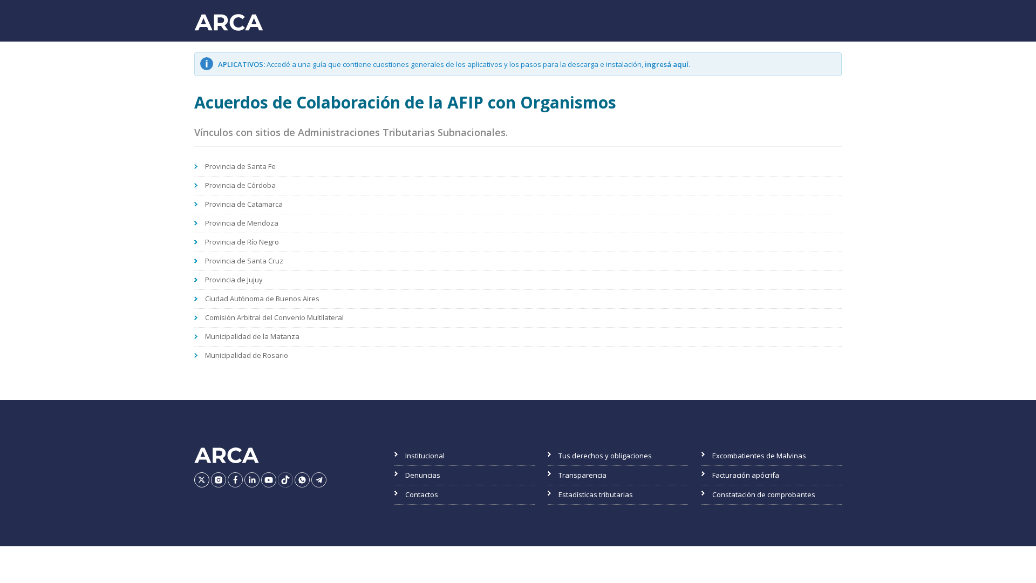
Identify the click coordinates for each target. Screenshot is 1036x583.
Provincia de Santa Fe (240, 166)
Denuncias (422, 475)
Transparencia (582, 475)
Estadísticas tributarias (595, 494)
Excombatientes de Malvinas (759, 455)
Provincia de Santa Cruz (244, 261)
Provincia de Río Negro (242, 242)
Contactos (421, 494)
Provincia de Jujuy (234, 279)
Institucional (425, 455)
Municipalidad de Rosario (246, 355)
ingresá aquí (667, 64)
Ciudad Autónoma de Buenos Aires (262, 298)
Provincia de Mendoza (241, 223)
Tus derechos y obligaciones (605, 455)
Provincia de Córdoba (240, 185)
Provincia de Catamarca (244, 204)
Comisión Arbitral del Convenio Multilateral (274, 317)
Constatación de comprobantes (763, 494)
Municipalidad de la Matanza (252, 336)
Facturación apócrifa (745, 475)
